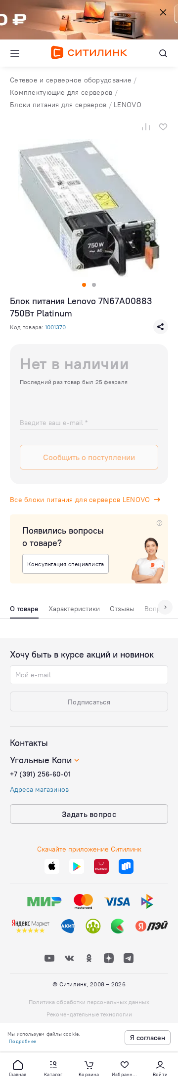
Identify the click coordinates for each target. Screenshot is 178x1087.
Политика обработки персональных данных (89, 1002)
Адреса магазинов (39, 789)
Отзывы (122, 608)
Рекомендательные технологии (89, 1014)
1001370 (55, 327)
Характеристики (74, 608)
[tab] (24, 611)
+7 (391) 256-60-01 (40, 774)
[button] (18, 1068)
